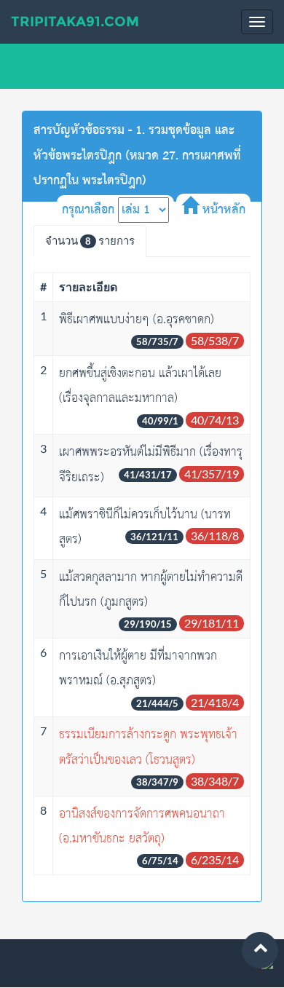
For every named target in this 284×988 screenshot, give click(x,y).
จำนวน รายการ (90, 240)
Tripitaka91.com (75, 21)
